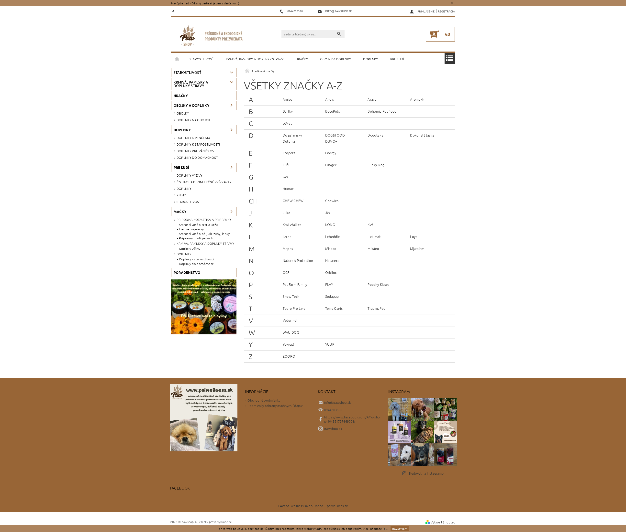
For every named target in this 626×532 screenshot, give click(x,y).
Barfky (288, 111)
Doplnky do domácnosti (198, 157)
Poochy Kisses (378, 284)
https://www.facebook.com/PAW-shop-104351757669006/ (352, 419)
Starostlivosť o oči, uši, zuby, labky (204, 234)
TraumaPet (376, 308)
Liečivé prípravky (191, 229)
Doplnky (370, 59)
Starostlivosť (202, 59)
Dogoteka (375, 135)
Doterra (289, 141)
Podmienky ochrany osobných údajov (274, 405)
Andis (329, 99)
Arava (372, 99)
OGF (286, 272)
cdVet (287, 123)
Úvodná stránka (177, 59)
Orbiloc (331, 272)
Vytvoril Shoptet (443, 522)
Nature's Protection (298, 260)
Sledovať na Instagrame (426, 473)
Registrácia (446, 11)
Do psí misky (292, 135)
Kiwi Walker (292, 224)
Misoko (330, 248)
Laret (287, 236)
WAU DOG (291, 332)
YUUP (329, 344)
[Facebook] (173, 11)
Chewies (332, 200)
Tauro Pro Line (294, 308)
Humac (288, 188)
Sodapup (332, 296)
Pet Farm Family (295, 284)
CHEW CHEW (293, 200)
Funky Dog (376, 164)
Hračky (302, 59)
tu (385, 529)
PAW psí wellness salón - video (301, 506)
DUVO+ (331, 141)
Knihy (181, 195)
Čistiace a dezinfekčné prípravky (204, 182)
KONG (330, 224)
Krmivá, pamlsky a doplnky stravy (254, 59)
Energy (330, 152)
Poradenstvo (187, 272)
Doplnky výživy (189, 175)
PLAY (329, 284)
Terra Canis (334, 308)
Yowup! (288, 344)
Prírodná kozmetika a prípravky (204, 219)
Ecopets (289, 152)
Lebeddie (332, 236)
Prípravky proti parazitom (198, 238)
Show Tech (291, 296)
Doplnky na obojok (193, 119)
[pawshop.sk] (211, 36)
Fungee (331, 164)
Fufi (286, 164)
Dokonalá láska (422, 135)
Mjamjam (417, 248)
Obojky (183, 113)
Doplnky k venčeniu (193, 137)
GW (285, 176)
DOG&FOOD (335, 135)
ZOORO (289, 356)
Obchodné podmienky (263, 400)
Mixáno (373, 248)
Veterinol (290, 320)
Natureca (332, 260)
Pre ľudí (397, 59)
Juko (286, 212)
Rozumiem (399, 529)
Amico (287, 99)
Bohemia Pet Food (382, 111)
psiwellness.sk (337, 506)
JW (327, 212)
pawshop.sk (333, 428)
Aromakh (417, 99)
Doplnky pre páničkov (195, 151)
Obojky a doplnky (335, 59)
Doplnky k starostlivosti (198, 144)
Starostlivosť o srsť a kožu (198, 225)
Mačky (180, 211)
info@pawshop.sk (337, 402)
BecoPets (332, 111)
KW (370, 224)
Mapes (288, 248)
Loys (413, 236)
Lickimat (374, 236)
